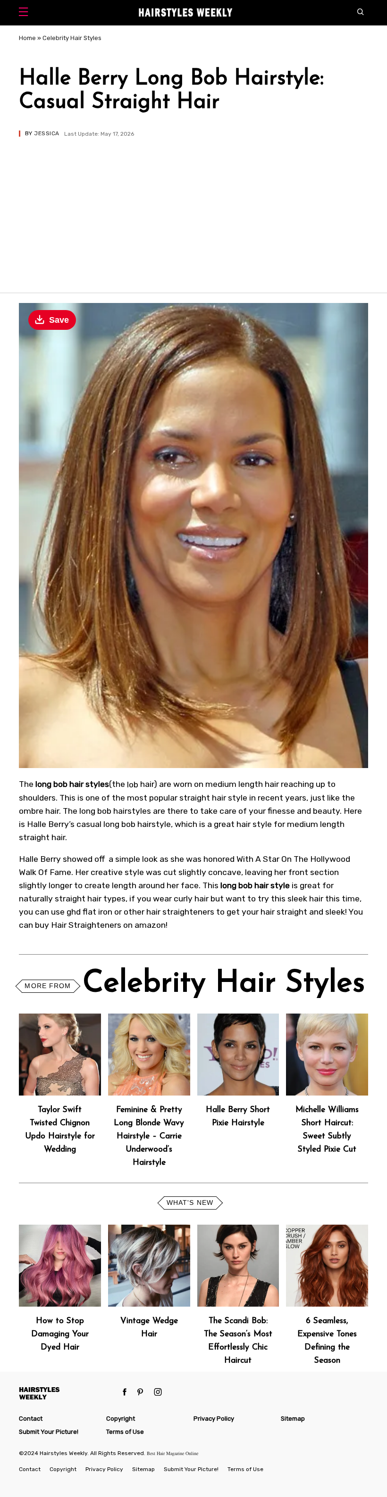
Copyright (120, 1418)
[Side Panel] (26, 13)
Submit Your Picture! (48, 1431)
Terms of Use (125, 1431)
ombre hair (39, 811)
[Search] (362, 13)
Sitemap (293, 1418)
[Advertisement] (193, 207)
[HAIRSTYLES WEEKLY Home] (67, 1393)
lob (132, 784)
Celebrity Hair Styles (71, 37)
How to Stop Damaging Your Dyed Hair (60, 1334)
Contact (30, 1418)
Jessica (46, 133)
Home (27, 37)
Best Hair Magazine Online (172, 1453)
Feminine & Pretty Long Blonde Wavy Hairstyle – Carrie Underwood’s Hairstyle (149, 1136)
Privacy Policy (214, 1418)
